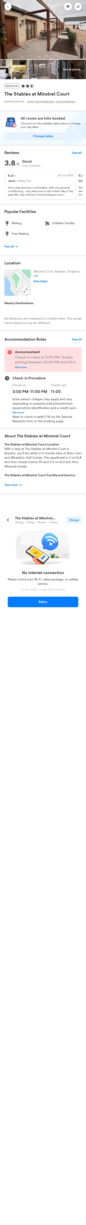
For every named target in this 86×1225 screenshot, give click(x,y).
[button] (17, 282)
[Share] (78, 7)
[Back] (7, 7)
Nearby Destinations (19, 303)
